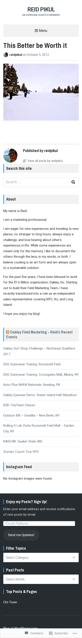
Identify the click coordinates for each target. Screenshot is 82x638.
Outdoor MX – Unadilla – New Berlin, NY (31, 415)
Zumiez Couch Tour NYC (21, 452)
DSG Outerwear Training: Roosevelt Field (32, 364)
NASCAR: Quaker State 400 (22, 441)
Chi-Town (10, 602)
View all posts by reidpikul (45, 161)
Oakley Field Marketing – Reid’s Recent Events (39, 334)
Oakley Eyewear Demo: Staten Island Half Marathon (40, 395)
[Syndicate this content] (7, 332)
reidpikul (16, 54)
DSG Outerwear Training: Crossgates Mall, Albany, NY (41, 375)
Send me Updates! (21, 535)
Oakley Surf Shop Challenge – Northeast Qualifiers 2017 (39, 351)
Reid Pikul (41, 9)
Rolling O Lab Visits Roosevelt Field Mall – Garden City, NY (38, 428)
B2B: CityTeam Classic (19, 405)
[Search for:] (41, 182)
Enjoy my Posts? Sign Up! (26, 501)
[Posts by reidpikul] (6, 54)
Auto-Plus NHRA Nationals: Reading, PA (31, 385)
